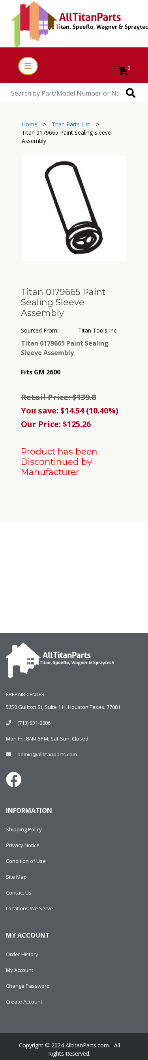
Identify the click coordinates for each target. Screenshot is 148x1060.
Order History (22, 954)
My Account (19, 970)
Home (29, 124)
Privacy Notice (22, 845)
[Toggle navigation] (28, 66)
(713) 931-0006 (34, 722)
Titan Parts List (71, 124)
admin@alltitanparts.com (47, 754)
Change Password (28, 985)
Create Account (24, 1001)
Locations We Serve (29, 908)
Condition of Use (26, 861)
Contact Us (19, 892)
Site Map (16, 876)
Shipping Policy (24, 829)
